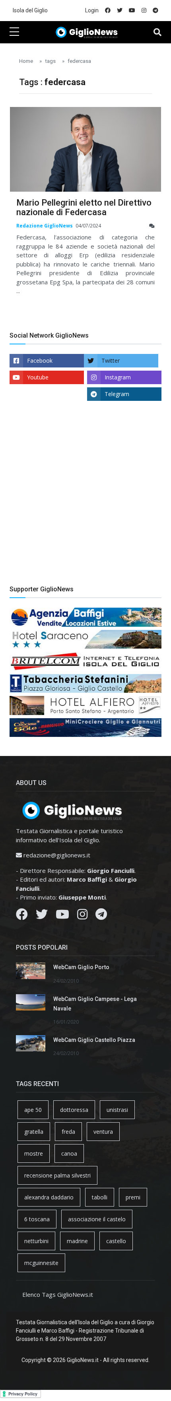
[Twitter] (42, 916)
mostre (33, 1153)
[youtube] (132, 10)
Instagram (118, 377)
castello (116, 1241)
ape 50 (33, 1109)
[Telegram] (101, 916)
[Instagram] (82, 916)
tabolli (99, 1197)
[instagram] (144, 10)
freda (68, 1131)
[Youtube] (62, 916)
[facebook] (108, 10)
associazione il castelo (97, 1219)
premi (133, 1197)
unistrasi (117, 1109)
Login (92, 10)
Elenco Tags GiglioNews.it (57, 1294)
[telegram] (155, 10)
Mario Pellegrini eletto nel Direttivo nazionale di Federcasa (84, 207)
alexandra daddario (49, 1197)
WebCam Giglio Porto (81, 967)
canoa (69, 1153)
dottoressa (74, 1109)
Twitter (110, 360)
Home (26, 61)
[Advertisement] (85, 499)
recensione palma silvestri (57, 1175)
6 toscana (37, 1219)
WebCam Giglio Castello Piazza (94, 1040)
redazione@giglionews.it (56, 855)
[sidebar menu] (14, 32)
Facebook (39, 360)
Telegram (117, 394)
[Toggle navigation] (157, 32)
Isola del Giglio (30, 10)
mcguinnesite (41, 1263)
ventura (103, 1131)
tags (50, 61)
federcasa (79, 61)
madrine (77, 1241)
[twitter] (120, 10)
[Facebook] (22, 916)
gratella (33, 1131)
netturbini (36, 1241)
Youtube (38, 377)
